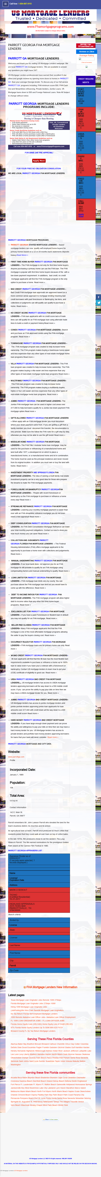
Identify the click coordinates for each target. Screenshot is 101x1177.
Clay (72, 1044)
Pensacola (15, 1098)
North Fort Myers (44, 1091)
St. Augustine (24, 1102)
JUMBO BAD (25, 700)
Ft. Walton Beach (49, 1084)
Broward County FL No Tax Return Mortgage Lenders (33, 1031)
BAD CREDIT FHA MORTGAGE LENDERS (38, 289)
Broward (45, 1044)
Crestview (15, 1081)
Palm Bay (48, 1095)
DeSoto (14, 1047)
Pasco (49, 1058)
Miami (22, 1091)
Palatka (41, 1095)
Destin (74, 1081)
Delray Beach (58, 1081)
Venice (81, 1102)
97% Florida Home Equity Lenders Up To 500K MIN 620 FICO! (37, 1027)
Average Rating (86, 55)
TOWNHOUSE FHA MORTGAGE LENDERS (38, 343)
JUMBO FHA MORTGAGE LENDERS (35, 401)
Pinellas (55, 1058)
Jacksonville (16, 1088)
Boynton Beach (34, 1078)
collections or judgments (21, 303)
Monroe (71, 1054)
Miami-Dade (62, 1054)
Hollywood (70, 1084)
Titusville (74, 1102)
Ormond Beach (24, 1095)
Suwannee (50, 1061)
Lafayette (83, 1051)
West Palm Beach (50, 1105)
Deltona (68, 1081)
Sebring (87, 1098)
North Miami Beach (60, 1091)
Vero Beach (16, 1105)
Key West (25, 1088)
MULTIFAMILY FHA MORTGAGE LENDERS (38, 381)
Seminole (15, 1061)
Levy (21, 1054)
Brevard (38, 1044)
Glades (68, 1047)
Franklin (45, 1047)
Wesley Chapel (36, 1105)
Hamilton (79, 1047)
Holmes (49, 1051)
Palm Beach (41, 1058)
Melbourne (15, 1091)
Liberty (26, 1054)
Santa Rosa (75, 1058)
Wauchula (25, 1105)
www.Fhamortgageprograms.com (50, 26)
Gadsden (53, 1047)
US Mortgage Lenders (20, 1170)
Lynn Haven (61, 1088)
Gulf (73, 1047)
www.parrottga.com (16, 757)
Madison (33, 1054)
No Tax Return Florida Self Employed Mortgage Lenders (34, 1014)
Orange (25, 1058)
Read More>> (22, 255)
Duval (24, 1047)
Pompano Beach (27, 1098)
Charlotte (61, 1044)
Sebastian (79, 1098)
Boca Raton (22, 1078)
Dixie (19, 1047)
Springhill (14, 1102)
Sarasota (84, 1058)
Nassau (78, 1054)
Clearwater (80, 1078)
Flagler (39, 1047)
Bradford (30, 1044)
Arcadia (14, 1078)
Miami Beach (31, 1091)
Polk (61, 1058)
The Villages (65, 1102)
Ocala (77, 1091)
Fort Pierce (15, 1084)
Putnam (66, 1058)
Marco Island (80, 1088)
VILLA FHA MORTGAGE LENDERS (35, 364)
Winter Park (63, 1105)
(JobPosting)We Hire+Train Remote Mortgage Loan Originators (37, 1010)
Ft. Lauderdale (27, 1084)
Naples (71, 1091)
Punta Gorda (51, 1098)
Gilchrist (61, 1047)
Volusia (69, 1061)
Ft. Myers (37, 1084)
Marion (48, 1054)
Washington (16, 1065)
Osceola (32, 1058)
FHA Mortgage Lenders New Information (51, 987)
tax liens (58, 299)
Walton (82, 1061)
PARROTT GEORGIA (20, 245)
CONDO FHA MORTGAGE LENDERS (35, 330)
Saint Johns (24, 1061)
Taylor (57, 1061)
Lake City (43, 1088)
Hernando (21, 1051)
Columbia (84, 1044)
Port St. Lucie (40, 1098)
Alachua (14, 1044)
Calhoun (52, 1044)
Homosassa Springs (83, 1084)
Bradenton (45, 1078)
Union (62, 1061)
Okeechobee (16, 1058)
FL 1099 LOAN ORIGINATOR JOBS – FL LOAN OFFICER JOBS (37, 1021)
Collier (77, 1044)
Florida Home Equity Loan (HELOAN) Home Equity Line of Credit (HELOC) (42, 1024)
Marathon (70, 1088)
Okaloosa (86, 1054)
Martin (54, 1054)
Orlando (14, 1095)
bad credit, (53, 275)
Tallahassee (48, 1102)
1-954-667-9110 (25, 4)
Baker (20, 1044)
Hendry (14, 1051)
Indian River (58, 1051)
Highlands (30, 1051)
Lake (89, 1051)
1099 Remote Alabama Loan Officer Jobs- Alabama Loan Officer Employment (43, 1017)
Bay (25, 1044)
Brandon (53, 1078)
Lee (12, 1054)
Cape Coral (62, 1078)
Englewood (82, 1081)
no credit (62, 275)
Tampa (56, 1102)
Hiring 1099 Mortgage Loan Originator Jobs (29, 1007)
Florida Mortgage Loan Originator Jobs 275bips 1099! (33, 1003)
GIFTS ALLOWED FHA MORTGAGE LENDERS (40, 418)
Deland (49, 1081)
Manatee (41, 1054)
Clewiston (72, 1078)
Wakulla (75, 1061)
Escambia (31, 1047)
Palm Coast (68, 1095)
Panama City (79, 1095)
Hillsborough (40, 1051)
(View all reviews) (87, 62)
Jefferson (74, 1051)
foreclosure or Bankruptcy (43, 299)
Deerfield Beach (39, 1081)
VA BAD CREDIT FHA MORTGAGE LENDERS (39, 655)
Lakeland (51, 1088)
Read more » (39, 282)
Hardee (86, 1047)
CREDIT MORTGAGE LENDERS (53, 700)
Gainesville (61, 1084)
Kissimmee (34, 1088)
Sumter (42, 1061)
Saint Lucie (34, 1061)
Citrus (67, 1044)
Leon (16, 1054)
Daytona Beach (25, 1081)
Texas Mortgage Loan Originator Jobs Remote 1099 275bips (36, 1000)
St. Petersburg (36, 1102)
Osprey (34, 1095)
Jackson (66, 1051)
